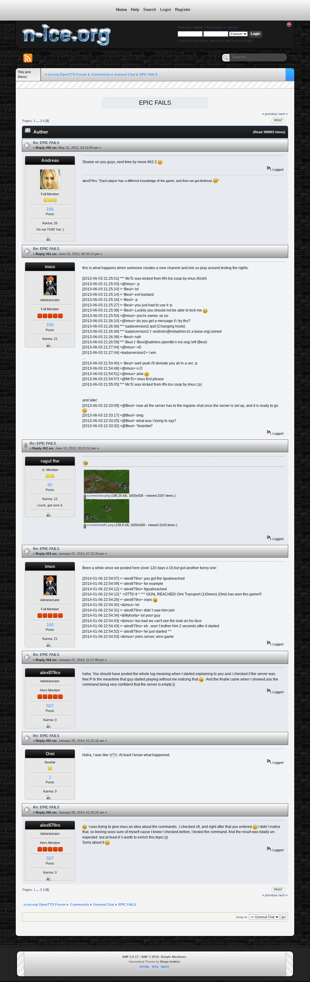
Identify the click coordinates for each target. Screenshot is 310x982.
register (232, 27)
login (219, 27)
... (38, 121)
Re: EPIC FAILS (46, 143)
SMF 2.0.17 (130, 956)
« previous (270, 114)
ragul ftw (50, 460)
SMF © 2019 (150, 956)
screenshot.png (98, 495)
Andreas (50, 160)
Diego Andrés (170, 961)
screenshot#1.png (100, 525)
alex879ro (50, 672)
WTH (113, 755)
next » (283, 114)
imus (50, 266)
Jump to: (242, 917)
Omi (50, 753)
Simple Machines (173, 956)
